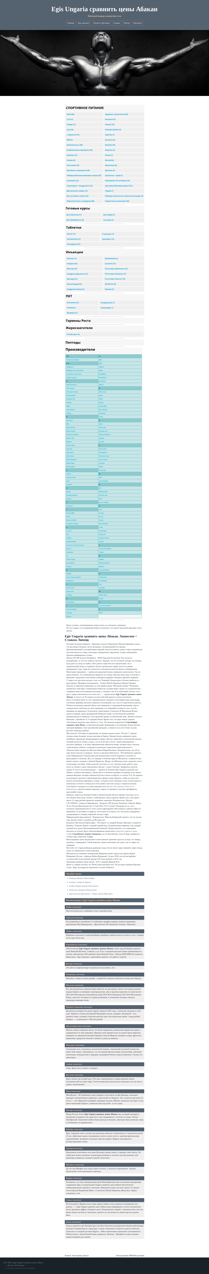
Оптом (127, 23)
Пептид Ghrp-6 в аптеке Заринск (21, 1268)
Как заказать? (83, 23)
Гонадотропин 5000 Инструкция (130, 1255)
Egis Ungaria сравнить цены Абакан (104, 9)
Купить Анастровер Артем (77, 1255)
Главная (70, 23)
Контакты (138, 23)
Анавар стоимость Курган (80, 882)
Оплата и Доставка (102, 23)
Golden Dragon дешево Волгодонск (83, 886)
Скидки (117, 23)
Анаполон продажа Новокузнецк (83, 890)
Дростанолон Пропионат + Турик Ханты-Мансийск (91, 894)
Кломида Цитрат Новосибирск (82, 878)
